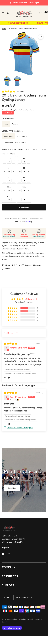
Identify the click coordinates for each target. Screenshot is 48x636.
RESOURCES (10, 576)
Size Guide (8, 113)
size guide (27, 253)
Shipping (14, 110)
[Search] (41, 13)
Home (4, 28)
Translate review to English (20, 427)
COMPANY (9, 567)
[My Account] (8, 13)
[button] (8, 91)
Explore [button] (5, 547)
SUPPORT (8, 585)
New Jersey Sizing (16, 23)
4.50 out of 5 (30, 299)
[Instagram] (11, 554)
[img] (10, 343)
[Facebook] (5, 554)
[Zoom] (40, 37)
